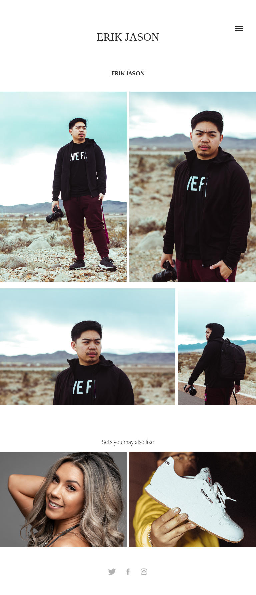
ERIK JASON (128, 37)
